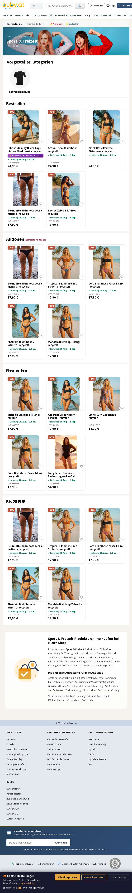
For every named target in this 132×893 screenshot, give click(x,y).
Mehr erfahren (28, 883)
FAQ (90, 764)
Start (8, 36)
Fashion (7, 15)
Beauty (19, 15)
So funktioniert (54, 749)
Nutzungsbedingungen (17, 754)
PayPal (91, 749)
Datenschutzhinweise (16, 749)
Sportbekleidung (35, 23)
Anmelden (61, 842)
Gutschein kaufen (15, 818)
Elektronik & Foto (36, 15)
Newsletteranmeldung (17, 803)
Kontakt (10, 744)
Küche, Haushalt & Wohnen (66, 15)
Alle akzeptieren (67, 877)
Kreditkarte (93, 739)
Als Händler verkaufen (58, 739)
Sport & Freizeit (102, 15)
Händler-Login (54, 769)
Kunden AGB (12, 808)
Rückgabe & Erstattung (17, 798)
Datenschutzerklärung (68, 849)
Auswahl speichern (94, 877)
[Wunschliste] (108, 6)
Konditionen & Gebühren (59, 754)
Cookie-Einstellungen (16, 769)
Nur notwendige (118, 877)
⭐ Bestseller (72, 23)
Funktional (27, 887)
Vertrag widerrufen (15, 764)
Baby (87, 15)
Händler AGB (53, 764)
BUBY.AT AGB (12, 774)
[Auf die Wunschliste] (40, 141)
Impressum (11, 739)
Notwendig (11, 887)
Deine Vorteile (54, 744)
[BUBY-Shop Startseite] (13, 5)
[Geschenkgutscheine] (113, 6)
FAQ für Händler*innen (58, 759)
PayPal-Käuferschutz (98, 759)
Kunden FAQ (12, 813)
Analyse (40, 887)
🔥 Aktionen (56, 23)
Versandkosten (13, 793)
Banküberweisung (97, 744)
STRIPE (91, 754)
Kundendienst (13, 788)
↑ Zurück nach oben (66, 723)
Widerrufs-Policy (14, 759)
